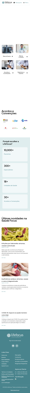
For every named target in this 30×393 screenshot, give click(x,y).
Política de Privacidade (8, 374)
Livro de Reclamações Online (7, 380)
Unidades (4, 363)
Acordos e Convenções (21, 361)
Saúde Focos (5, 366)
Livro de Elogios (6, 382)
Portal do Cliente (19, 359)
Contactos (18, 357)
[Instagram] (16, 345)
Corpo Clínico (5, 361)
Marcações (18, 355)
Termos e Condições (7, 372)
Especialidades (6, 359)
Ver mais (4, 257)
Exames (4, 357)
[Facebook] (13, 345)
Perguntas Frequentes (21, 363)
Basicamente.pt (15, 390)
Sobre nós (4, 355)
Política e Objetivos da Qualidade (8, 376)
